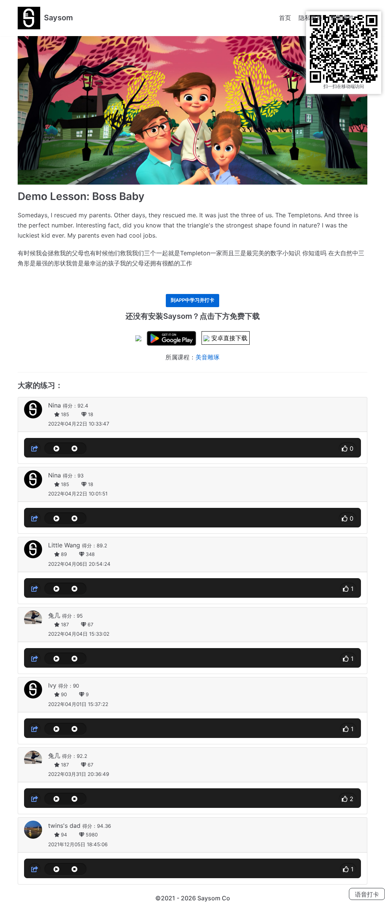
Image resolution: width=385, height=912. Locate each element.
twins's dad (64, 825)
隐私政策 (311, 17)
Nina (54, 405)
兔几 (54, 615)
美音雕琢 (208, 357)
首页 (285, 17)
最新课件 (342, 17)
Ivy (52, 685)
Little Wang (64, 545)
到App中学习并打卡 (192, 300)
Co (226, 898)
